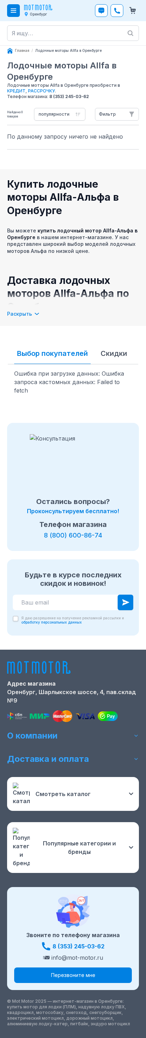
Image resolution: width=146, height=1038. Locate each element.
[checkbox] (15, 618)
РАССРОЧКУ (41, 90)
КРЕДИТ (16, 90)
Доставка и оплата (48, 759)
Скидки (114, 353)
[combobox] (59, 114)
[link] (68, 50)
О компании (32, 735)
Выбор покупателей (52, 353)
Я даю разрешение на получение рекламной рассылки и (72, 620)
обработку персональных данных (51, 622)
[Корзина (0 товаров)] (132, 10)
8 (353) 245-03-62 (69, 96)
